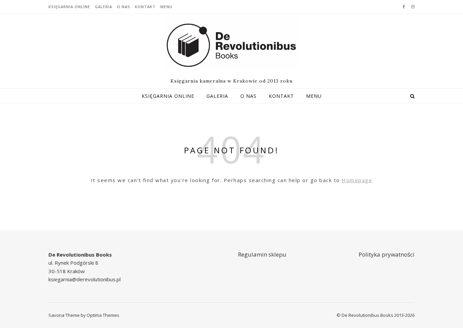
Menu (166, 6)
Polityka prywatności (387, 254)
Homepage (357, 180)
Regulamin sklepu (262, 254)
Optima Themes (103, 315)
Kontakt (145, 6)
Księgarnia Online (69, 6)
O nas (123, 6)
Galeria (103, 6)
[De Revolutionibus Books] (231, 43)
